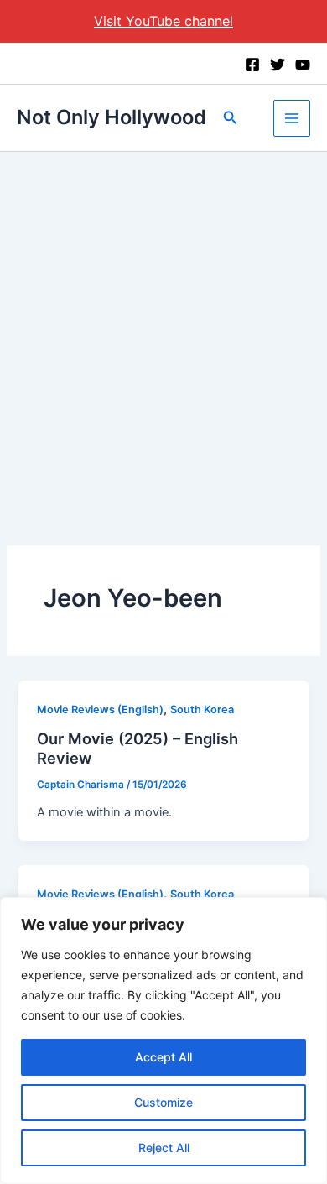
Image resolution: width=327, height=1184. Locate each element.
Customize (163, 1102)
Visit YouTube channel (163, 21)
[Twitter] (277, 64)
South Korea (202, 709)
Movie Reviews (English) (100, 709)
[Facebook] (252, 64)
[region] (163, 1040)
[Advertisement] (163, 324)
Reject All (163, 1147)
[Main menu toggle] (291, 118)
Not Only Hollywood (111, 117)
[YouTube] (302, 64)
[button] (230, 117)
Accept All (163, 1057)
